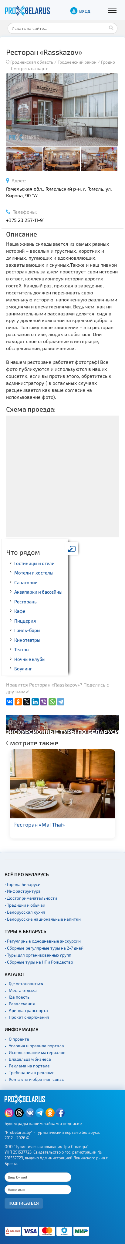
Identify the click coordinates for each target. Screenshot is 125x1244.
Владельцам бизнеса (30, 1059)
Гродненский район (77, 62)
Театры (21, 649)
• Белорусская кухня (25, 912)
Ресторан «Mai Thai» (39, 824)
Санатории (26, 582)
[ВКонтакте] (9, 701)
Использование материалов (37, 1052)
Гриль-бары (27, 630)
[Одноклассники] (18, 701)
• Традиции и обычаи (25, 905)
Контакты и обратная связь (36, 1079)
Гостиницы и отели (34, 563)
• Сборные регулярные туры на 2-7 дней (44, 948)
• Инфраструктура (23, 891)
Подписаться (23, 1203)
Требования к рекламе (32, 1072)
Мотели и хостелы (33, 572)
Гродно (108, 62)
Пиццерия (25, 621)
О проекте (19, 1039)
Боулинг (23, 668)
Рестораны (26, 601)
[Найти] (111, 27)
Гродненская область (31, 62)
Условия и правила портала (36, 1045)
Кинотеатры (27, 640)
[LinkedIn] (35, 701)
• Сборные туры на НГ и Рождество (39, 962)
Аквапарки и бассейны (38, 592)
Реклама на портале (29, 1065)
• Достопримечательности (31, 898)
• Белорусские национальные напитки (43, 919)
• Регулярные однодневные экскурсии (43, 941)
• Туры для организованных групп (38, 955)
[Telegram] (60, 701)
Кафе (19, 611)
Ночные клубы (30, 659)
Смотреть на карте (30, 68)
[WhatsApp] (52, 701)
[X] (26, 701)
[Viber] (43, 701)
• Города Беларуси (22, 884)
